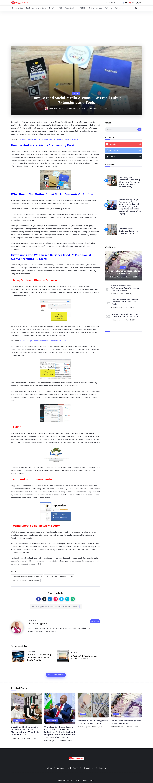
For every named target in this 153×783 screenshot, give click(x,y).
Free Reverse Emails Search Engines (26, 580)
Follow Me (95, 621)
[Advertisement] (76, 26)
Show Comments (55, 675)
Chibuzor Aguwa (55, 108)
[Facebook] (124, 2)
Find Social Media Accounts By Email (59, 576)
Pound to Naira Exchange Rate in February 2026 (123, 272)
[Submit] (139, 129)
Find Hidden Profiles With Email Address (27, 576)
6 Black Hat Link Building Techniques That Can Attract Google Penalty (40, 657)
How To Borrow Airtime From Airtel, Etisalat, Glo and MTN (125, 315)
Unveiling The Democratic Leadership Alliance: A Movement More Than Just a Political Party (129, 182)
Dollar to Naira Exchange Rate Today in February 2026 (129, 231)
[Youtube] (131, 2)
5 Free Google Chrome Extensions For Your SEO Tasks (43, 341)
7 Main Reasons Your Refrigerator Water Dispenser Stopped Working (125, 288)
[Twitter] (139, 2)
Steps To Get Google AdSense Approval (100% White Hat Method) (124, 301)
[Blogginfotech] (20, 2)
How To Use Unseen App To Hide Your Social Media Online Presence (49, 139)
